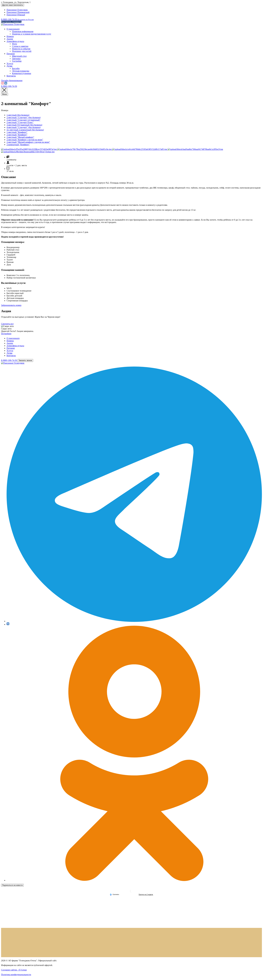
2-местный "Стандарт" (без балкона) (24, 117)
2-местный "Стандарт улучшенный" (23, 120)
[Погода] (114, 894)
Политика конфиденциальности (16, 974)
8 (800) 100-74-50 (9, 86)
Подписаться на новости (12, 885)
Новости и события (21, 49)
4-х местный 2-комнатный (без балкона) (25, 130)
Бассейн (16, 68)
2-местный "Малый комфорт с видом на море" (28, 142)
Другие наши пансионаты (12, 5)
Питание (11, 53)
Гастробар (17, 61)
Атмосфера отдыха (15, 41)
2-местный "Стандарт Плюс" (20, 122)
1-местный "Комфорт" (17, 132)
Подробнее (6, 333)
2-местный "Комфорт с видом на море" (25, 139)
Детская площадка (20, 71)
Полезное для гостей (21, 51)
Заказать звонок (25, 360)
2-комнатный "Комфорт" (18, 144)
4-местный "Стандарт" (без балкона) (24, 127)
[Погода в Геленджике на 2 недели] (146, 894)
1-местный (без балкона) (18, 115)
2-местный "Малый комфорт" (20, 137)
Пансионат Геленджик (17, 10)
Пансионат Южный (16, 15)
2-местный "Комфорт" (17, 135)
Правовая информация (22, 31)
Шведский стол (19, 56)
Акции (10, 39)
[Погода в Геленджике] (131, 892)
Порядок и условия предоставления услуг (31, 34)
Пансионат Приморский (18, 12)
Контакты (11, 76)
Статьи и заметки (20, 46)
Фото (14, 44)
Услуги (10, 63)
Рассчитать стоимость (11, 22)
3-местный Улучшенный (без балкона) (24, 125)
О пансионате (13, 29)
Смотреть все (7, 324)
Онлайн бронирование (11, 80)
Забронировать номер (11, 305)
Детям (9, 66)
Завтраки (16, 58)
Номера (10, 36)
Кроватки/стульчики (21, 73)
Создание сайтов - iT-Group (14, 970)
